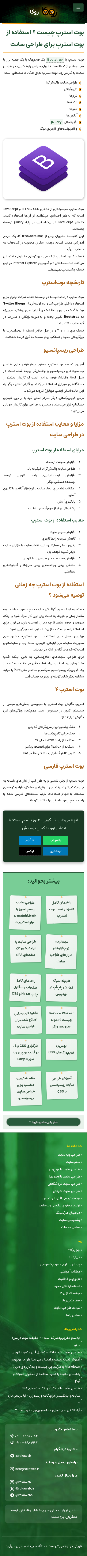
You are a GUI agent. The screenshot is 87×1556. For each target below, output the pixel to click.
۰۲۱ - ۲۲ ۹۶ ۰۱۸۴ (26, 1436)
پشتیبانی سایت (69, 1220)
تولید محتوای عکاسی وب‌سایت (59, 1205)
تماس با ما (73, 1315)
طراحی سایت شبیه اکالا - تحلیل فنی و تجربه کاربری (46, 1352)
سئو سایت (73, 1162)
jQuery (56, 122)
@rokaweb (23, 1456)
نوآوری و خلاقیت (69, 1279)
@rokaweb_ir (24, 1488)
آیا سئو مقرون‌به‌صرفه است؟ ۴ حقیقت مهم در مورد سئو (46, 1341)
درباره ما (74, 1257)
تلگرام (30, 840)
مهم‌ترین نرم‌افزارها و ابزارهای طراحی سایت (61, 951)
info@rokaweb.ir (27, 1469)
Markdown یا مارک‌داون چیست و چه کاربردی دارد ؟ (46, 1367)
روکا (34, 12)
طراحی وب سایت (69, 1155)
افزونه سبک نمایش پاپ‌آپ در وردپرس (61, 987)
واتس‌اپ (55, 840)
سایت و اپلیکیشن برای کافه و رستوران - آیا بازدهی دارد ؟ (44, 1399)
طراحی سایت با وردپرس (64, 1169)
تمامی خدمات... (69, 1227)
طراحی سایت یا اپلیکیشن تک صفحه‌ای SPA (25, 948)
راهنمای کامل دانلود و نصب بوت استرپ (62, 909)
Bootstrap (55, 59)
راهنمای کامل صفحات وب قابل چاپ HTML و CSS (25, 987)
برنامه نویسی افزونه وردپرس (61, 1198)
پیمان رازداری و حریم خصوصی (60, 1264)
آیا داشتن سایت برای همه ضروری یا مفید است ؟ (47, 1410)
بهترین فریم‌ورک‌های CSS (61, 1049)
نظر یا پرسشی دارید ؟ (43, 1122)
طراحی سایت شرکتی (66, 1191)
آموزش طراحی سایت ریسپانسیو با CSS (61, 1085)
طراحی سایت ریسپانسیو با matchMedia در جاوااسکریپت (25, 912)
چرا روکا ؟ (74, 1250)
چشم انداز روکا (70, 1293)
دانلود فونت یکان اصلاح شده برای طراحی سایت (26, 1020)
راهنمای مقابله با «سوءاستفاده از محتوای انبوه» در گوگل (46, 1377)
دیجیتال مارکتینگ (68, 1213)
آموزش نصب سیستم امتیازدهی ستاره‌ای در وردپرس (45, 1359)
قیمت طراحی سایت (67, 1308)
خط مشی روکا (71, 1300)
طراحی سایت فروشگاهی (64, 1184)
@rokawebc (24, 1495)
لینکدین (55, 851)
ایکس (30, 851)
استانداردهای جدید (67, 1286)
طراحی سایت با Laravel (64, 1176)
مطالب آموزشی (70, 1271)
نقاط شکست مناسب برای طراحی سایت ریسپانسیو (25, 1088)
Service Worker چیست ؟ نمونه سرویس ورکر (61, 1020)
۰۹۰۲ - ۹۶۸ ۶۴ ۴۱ (26, 1442)
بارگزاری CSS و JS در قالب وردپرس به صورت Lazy (25, 1052)
